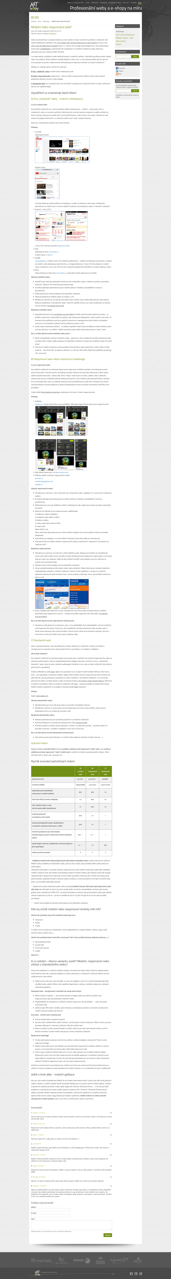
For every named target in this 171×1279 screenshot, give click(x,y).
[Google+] (140, 1273)
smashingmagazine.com (44, 481)
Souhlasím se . (127, 96)
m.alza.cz (49, 254)
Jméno (34, 1207)
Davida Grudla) (81, 722)
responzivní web (63, 245)
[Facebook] (131, 1273)
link (111, 1113)
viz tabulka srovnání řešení (64, 314)
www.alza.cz (53, 251)
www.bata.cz (61, 273)
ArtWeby (33, 21)
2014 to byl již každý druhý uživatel (44, 45)
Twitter (121, 71)
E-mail (34, 1213)
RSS (120, 74)
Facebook (122, 68)
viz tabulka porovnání (56, 305)
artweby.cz (39, 404)
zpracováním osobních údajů (127, 96)
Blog (39, 21)
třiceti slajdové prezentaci (50, 392)
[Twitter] (135, 1273)
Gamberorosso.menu (60, 472)
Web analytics (121, 41)
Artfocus (51, 1272)
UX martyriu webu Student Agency (91, 680)
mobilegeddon (45, 48)
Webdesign (46, 21)
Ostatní (118, 44)
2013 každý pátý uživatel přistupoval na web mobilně (77, 42)
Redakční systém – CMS (124, 38)
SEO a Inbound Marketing (125, 34)
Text (33, 1219)
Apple (53, 671)
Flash (76, 687)
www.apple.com (42, 696)
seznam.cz (39, 478)
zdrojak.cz (39, 484)
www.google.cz (41, 261)
